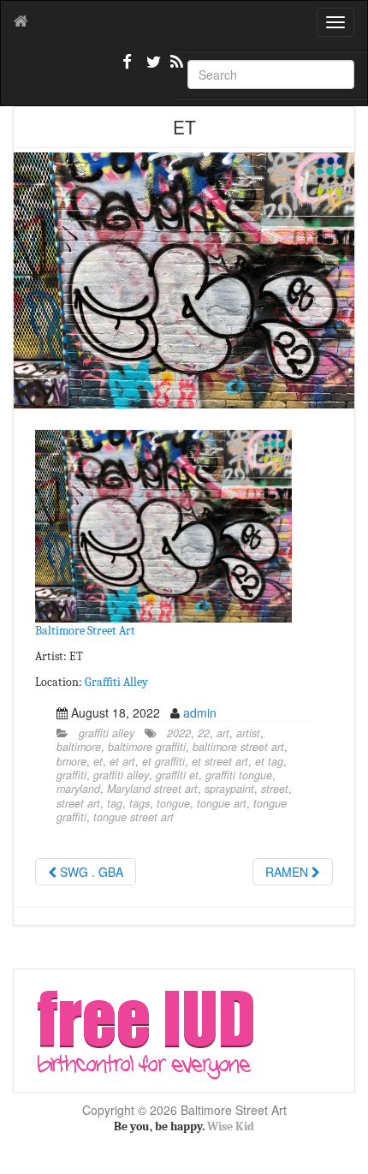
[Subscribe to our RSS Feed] (175, 68)
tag (114, 803)
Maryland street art (152, 788)
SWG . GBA (89, 871)
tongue (173, 803)
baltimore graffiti (147, 746)
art (223, 733)
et (98, 761)
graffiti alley (106, 733)
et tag (269, 761)
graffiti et (177, 775)
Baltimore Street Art (85, 630)
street (274, 788)
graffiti (71, 775)
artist (248, 733)
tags (139, 803)
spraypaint (229, 788)
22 (204, 733)
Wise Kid (230, 1126)
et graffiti (163, 761)
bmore (71, 761)
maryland (78, 788)
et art (122, 761)
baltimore (78, 746)
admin (200, 712)
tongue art (221, 803)
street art (78, 803)
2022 (179, 733)
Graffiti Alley (116, 682)
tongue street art (133, 817)
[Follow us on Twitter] (151, 68)
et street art (220, 761)
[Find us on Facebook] (127, 68)
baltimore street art (238, 746)
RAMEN (288, 871)
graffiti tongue (238, 775)
